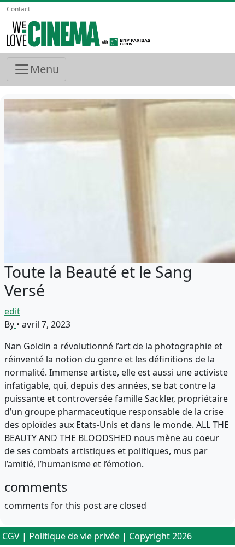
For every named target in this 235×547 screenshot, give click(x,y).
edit (12, 311)
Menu (44, 69)
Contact (18, 9)
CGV (11, 536)
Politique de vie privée (74, 536)
